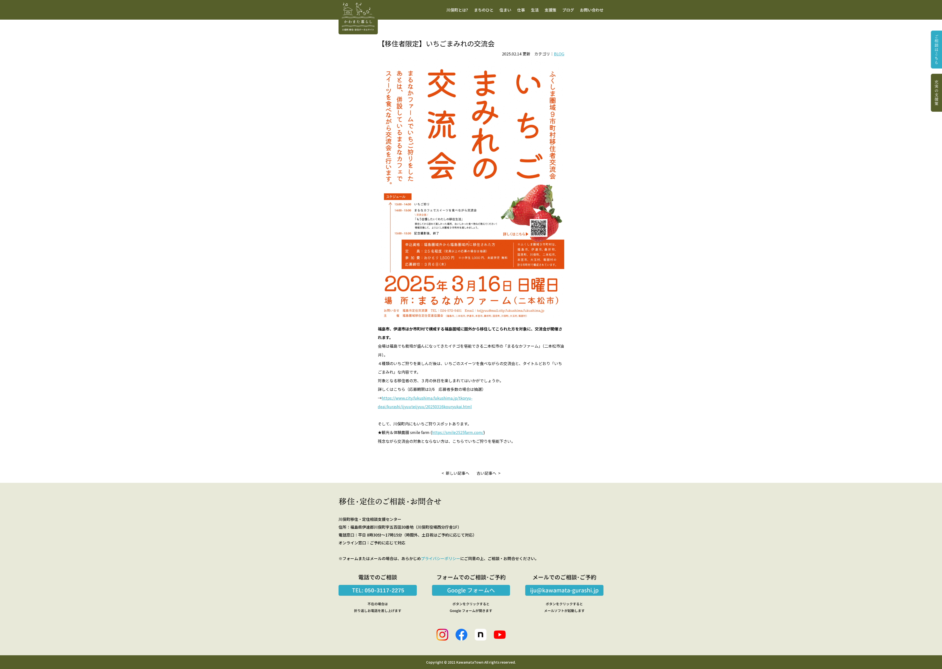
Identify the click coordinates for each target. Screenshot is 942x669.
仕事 (521, 10)
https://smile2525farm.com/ (458, 432)
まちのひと (484, 10)
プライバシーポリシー (440, 558)
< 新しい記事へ (455, 473)
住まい (505, 10)
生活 (535, 10)
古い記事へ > (488, 473)
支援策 (550, 10)
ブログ (568, 10)
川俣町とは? (457, 10)
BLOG (559, 54)
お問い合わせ (591, 10)
